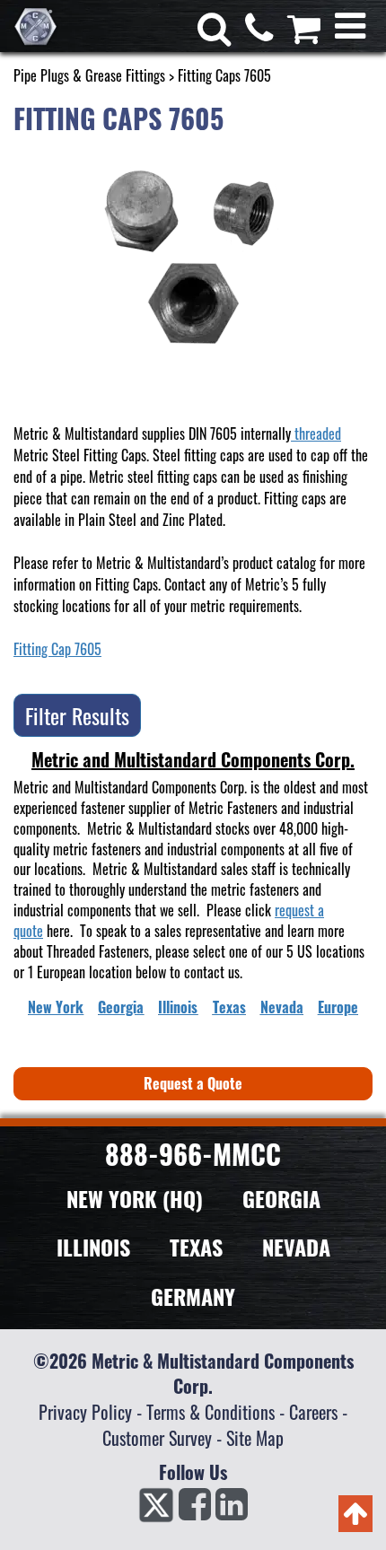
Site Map (255, 1437)
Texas (229, 1007)
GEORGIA (281, 1198)
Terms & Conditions (210, 1411)
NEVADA (296, 1246)
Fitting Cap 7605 (57, 649)
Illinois (177, 1007)
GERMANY (193, 1296)
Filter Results (77, 715)
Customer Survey (157, 1437)
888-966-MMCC (193, 1154)
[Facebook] (195, 1509)
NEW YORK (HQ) (134, 1198)
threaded (316, 433)
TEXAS (196, 1246)
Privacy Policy (85, 1411)
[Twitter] (156, 1509)
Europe (338, 1007)
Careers (313, 1411)
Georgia (121, 1007)
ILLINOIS (93, 1246)
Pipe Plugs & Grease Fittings (89, 75)
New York (55, 1007)
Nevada (281, 1007)
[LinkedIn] (231, 1509)
